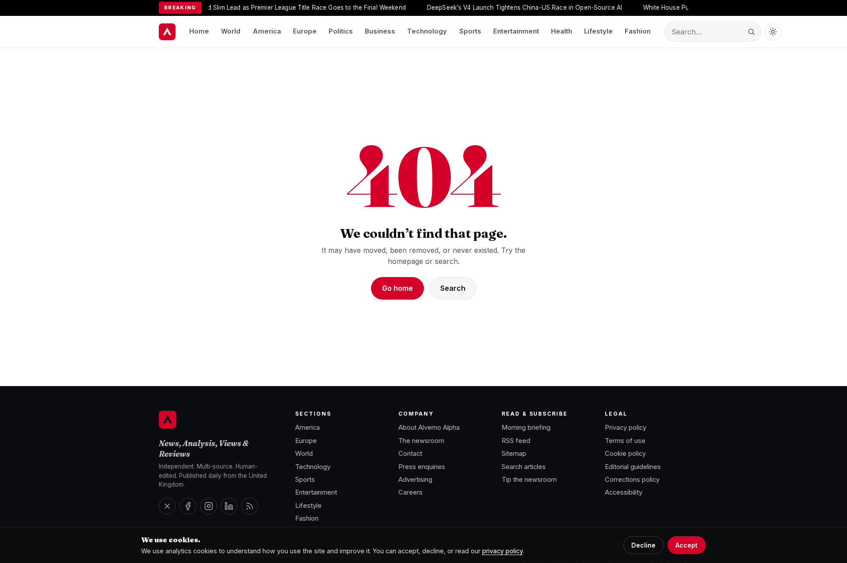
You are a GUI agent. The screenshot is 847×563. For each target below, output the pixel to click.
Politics (341, 31)
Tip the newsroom (529, 480)
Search (452, 288)
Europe (305, 31)
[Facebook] (188, 506)
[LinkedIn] (229, 506)
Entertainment (516, 31)
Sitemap (514, 454)
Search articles (524, 467)
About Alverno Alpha (429, 428)
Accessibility (623, 492)
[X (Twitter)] (167, 506)
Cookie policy (625, 454)
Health (561, 31)
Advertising (415, 480)
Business (380, 31)
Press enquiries (421, 467)
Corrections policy (632, 480)
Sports (470, 31)
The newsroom (421, 441)
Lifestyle (598, 31)
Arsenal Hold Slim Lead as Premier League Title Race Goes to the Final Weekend (278, 7)
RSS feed (516, 441)
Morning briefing (526, 428)
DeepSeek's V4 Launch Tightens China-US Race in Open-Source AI (513, 7)
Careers (410, 492)
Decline (643, 545)
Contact (410, 454)
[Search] (751, 32)
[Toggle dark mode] (773, 31)
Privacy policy (625, 428)
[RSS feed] (249, 506)
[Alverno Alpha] (167, 31)
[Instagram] (208, 506)
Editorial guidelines (633, 467)
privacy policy (502, 551)
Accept (686, 545)
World (230, 31)
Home (199, 31)
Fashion (638, 31)
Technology (427, 31)
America (267, 31)
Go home (397, 288)
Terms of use (625, 441)
